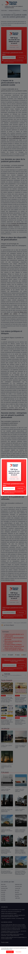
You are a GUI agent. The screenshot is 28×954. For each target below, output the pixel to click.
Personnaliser (18, 951)
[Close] (24, 460)
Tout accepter (10, 951)
